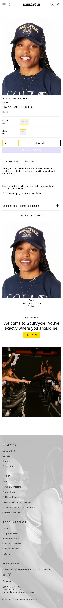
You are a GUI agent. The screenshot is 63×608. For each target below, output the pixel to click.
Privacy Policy (9, 492)
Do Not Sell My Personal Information (20, 507)
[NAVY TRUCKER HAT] (31, 260)
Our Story (7, 456)
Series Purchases (10, 538)
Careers (6, 461)
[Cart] (59, 4)
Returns (6, 554)
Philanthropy (8, 466)
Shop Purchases (10, 533)
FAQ (4, 482)
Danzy (5, 103)
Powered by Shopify (28, 599)
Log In (5, 528)
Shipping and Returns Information (20, 206)
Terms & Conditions (11, 487)
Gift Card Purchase (11, 543)
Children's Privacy (11, 512)
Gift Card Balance (11, 548)
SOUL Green (8, 451)
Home (4, 99)
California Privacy (10, 497)
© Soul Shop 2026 (10, 599)
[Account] (52, 4)
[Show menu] (4, 4)
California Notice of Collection (16, 502)
